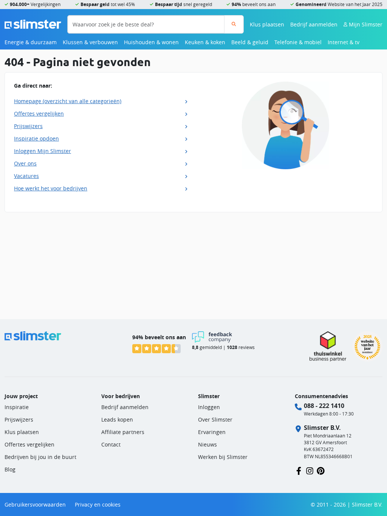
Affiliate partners (122, 432)
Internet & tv (343, 42)
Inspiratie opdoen (36, 138)
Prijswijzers (28, 126)
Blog (10, 469)
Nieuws (207, 444)
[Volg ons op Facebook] (299, 470)
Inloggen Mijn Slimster (42, 150)
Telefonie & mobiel (298, 42)
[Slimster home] (33, 23)
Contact (111, 444)
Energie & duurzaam (31, 42)
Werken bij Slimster (223, 456)
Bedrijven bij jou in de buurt (40, 456)
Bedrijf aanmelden (313, 24)
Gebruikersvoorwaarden (35, 504)
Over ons (25, 163)
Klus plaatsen (267, 24)
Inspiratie (17, 407)
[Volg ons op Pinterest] (321, 470)
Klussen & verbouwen (90, 42)
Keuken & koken (205, 42)
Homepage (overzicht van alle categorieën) (67, 101)
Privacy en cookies (98, 504)
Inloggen (209, 407)
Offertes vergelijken (39, 113)
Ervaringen (212, 432)
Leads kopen (117, 419)
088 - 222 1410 (324, 406)
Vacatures (26, 175)
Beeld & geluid (249, 42)
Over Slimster (215, 419)
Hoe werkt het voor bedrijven (50, 188)
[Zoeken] (233, 24)
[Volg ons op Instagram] (310, 470)
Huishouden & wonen (151, 42)
